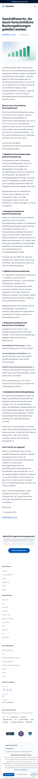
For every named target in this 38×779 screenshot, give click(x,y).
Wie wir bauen (5, 622)
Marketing (29, 722)
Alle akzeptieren (8, 774)
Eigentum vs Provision (7, 618)
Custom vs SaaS (6, 615)
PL (7, 689)
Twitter (4, 676)
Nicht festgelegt (8, 702)
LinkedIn (4, 669)
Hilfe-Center (5, 600)
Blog (3, 603)
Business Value (7, 719)
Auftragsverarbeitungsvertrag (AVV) (11, 657)
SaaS (32, 719)
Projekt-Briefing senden (19, 550)
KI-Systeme (5, 611)
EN (4, 689)
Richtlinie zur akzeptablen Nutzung (10, 665)
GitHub (4, 672)
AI (7, 717)
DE (10, 689)
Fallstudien (5, 630)
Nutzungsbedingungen (7, 661)
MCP (15, 719)
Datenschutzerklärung (7, 650)
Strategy (23, 717)
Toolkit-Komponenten (7, 574)
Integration (14, 717)
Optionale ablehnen (22, 774)
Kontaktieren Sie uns (9, 517)
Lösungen (4, 571)
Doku (3, 626)
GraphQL (5, 722)
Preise (3, 586)
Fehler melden (5, 637)
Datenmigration (6, 582)
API (4, 717)
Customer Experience (17, 722)
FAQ (3, 633)
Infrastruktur (5, 607)
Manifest (4, 589)
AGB (3, 654)
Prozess (4, 578)
